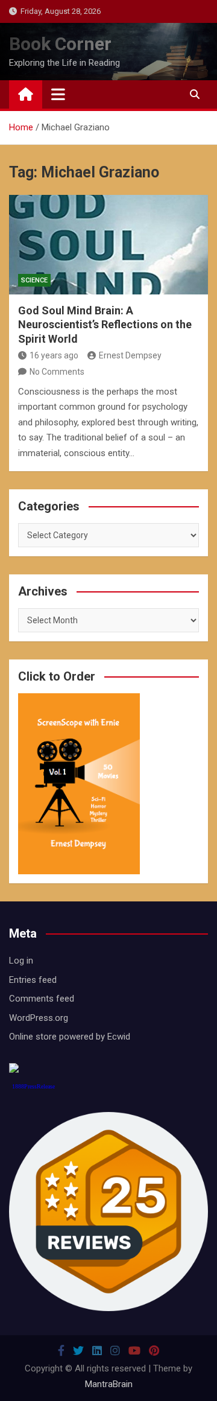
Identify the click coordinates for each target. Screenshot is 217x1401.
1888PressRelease (33, 1086)
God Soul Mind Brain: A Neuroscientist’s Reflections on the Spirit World (105, 324)
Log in (21, 960)
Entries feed (33, 979)
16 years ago (54, 355)
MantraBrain (109, 1384)
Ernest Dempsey (130, 355)
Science (34, 280)
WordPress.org (38, 1017)
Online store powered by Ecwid (69, 1036)
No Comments (57, 371)
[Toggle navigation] (58, 94)
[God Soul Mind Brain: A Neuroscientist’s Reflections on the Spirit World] (108, 244)
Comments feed (41, 998)
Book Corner (60, 43)
